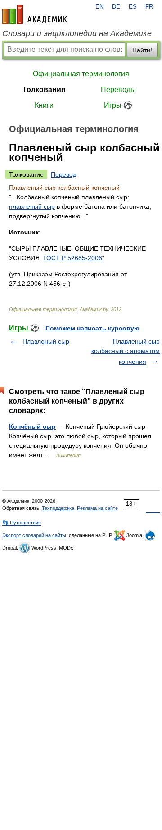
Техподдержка (58, 508)
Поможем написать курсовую (92, 328)
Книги (44, 105)
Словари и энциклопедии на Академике (77, 33)
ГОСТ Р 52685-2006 (72, 257)
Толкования (43, 89)
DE (116, 7)
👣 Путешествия (21, 522)
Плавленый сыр (45, 341)
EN (99, 7)
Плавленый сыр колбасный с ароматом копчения (125, 351)
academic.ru (34, 14)
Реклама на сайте (97, 508)
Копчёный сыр (32, 426)
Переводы (118, 89)
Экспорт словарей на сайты (34, 535)
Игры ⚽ (118, 105)
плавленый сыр (32, 206)
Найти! (142, 50)
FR (149, 7)
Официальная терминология (81, 74)
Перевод (63, 174)
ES (133, 7)
